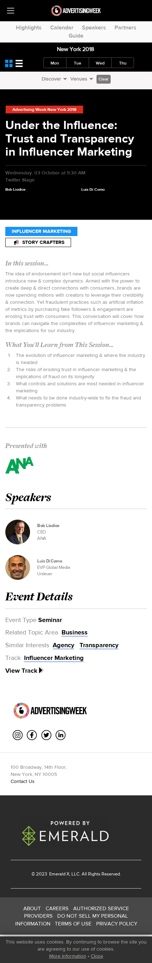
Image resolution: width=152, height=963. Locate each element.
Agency (63, 645)
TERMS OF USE (73, 923)
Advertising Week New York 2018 (44, 109)
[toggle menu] (11, 11)
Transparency (99, 645)
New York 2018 (75, 49)
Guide (76, 36)
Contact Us (23, 781)
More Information (67, 956)
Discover (51, 79)
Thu (123, 63)
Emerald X (58, 874)
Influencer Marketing (41, 231)
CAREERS (57, 908)
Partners (125, 27)
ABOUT (32, 908)
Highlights (29, 27)
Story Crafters (43, 242)
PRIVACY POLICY (116, 923)
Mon (55, 63)
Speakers (94, 27)
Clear (104, 79)
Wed (100, 63)
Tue (77, 63)
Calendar (62, 27)
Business (75, 632)
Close (97, 956)
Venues (78, 79)
